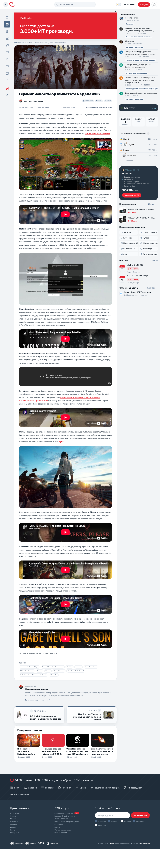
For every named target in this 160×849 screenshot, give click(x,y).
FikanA (126, 139)
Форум (13, 816)
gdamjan (123, 160)
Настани (13, 830)
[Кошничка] (154, 4)
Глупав (131, 145)
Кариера (151, 288)
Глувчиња (127, 238)
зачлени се (140, 815)
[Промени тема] (118, 4)
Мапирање (14, 833)
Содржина (20, 43)
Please (48, 671)
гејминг (108, 101)
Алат (125, 254)
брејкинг (115, 821)
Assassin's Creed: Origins (29, 667)
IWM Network (144, 843)
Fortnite (69, 667)
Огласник (14, 821)
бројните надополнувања (97, 133)
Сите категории (150, 254)
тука (61, 441)
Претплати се (130, 195)
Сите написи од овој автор (36, 700)
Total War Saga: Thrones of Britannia (33, 675)
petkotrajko (131, 155)
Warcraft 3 (54, 675)
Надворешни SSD (130, 243)
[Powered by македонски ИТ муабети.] (12, 5)
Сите (153, 261)
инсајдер (102, 821)
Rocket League (59, 671)
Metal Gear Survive (27, 671)
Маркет (151, 204)
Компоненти (129, 249)
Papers (39, 671)
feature (29, 43)
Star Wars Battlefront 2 (76, 671)
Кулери (146, 238)
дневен (127, 821)
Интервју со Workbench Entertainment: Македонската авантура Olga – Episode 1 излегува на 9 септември (28, 751)
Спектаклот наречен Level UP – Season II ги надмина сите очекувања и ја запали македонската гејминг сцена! (102, 751)
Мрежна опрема (150, 243)
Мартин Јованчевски (33, 101)
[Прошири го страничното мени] (6, 4)
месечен (102, 825)
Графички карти (150, 232)
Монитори (147, 249)
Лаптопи (127, 232)
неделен (140, 821)
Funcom (79, 667)
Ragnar (126, 150)
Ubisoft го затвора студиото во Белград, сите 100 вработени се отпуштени (77, 751)
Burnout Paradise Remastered (52, 667)
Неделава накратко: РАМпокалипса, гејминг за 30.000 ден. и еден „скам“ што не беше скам (52, 751)
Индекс (13, 827)
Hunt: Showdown (91, 667)
